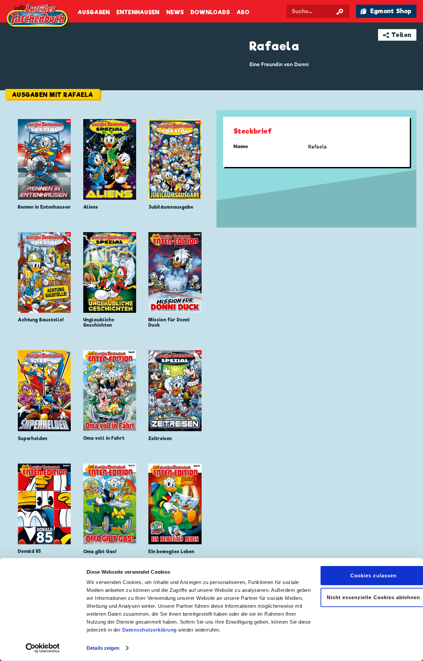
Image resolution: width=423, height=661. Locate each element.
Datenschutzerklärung (149, 630)
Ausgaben (94, 12)
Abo (243, 12)
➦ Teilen (397, 34)
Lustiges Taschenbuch (38, 16)
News (175, 12)
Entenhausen (138, 12)
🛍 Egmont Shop (386, 11)
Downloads (210, 12)
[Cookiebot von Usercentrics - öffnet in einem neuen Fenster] (43, 648)
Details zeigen (103, 648)
